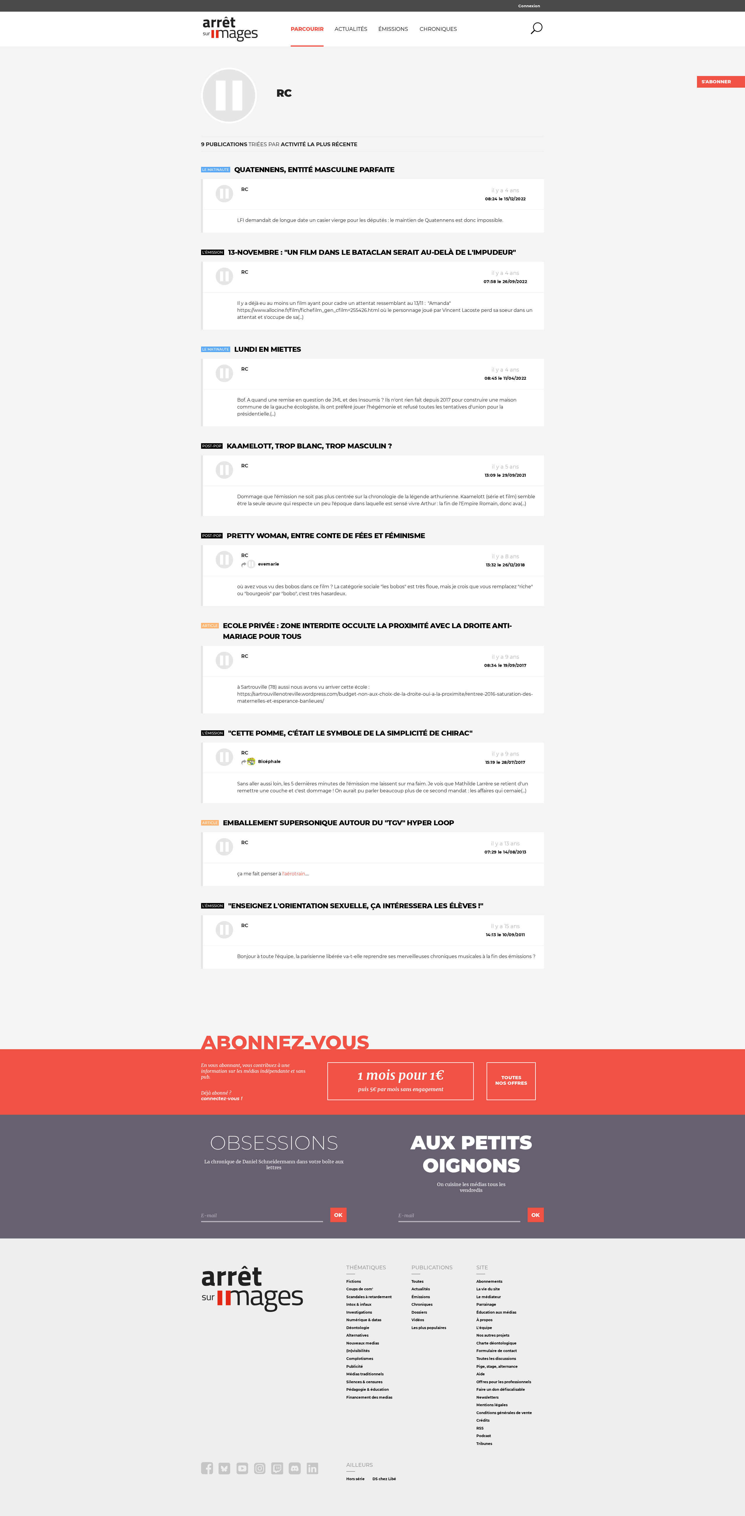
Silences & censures (364, 1382)
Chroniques (438, 29)
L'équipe (484, 1328)
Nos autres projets (492, 1335)
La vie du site (488, 1289)
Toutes (417, 1281)
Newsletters (487, 1397)
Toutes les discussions (496, 1358)
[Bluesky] (225, 1473)
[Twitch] (277, 1473)
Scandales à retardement (369, 1297)
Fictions (353, 1281)
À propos (484, 1320)
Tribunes (484, 1443)
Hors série (355, 1479)
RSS (480, 1428)
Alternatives (357, 1335)
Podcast (483, 1436)
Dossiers (419, 1312)
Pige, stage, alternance (497, 1366)
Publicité (354, 1366)
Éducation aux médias (496, 1312)
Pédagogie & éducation (367, 1389)
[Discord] (295, 1473)
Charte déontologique (496, 1343)
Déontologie (357, 1328)
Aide (480, 1374)
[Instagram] (260, 1473)
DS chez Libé (384, 1479)
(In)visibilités (358, 1351)
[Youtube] (242, 1473)
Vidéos (417, 1320)
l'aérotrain (293, 874)
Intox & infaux (358, 1304)
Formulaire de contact (496, 1351)
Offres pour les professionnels (503, 1382)
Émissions (393, 29)
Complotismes (359, 1358)
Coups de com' (359, 1289)
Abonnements (489, 1281)
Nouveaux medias (362, 1343)
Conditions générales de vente (504, 1413)
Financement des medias (369, 1397)
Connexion (529, 5)
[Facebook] (207, 1473)
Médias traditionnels (365, 1374)
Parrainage (486, 1304)
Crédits (482, 1420)
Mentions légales (492, 1405)
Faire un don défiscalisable (500, 1389)
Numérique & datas (363, 1320)
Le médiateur (488, 1297)
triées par (279, 144)
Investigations (359, 1312)
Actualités (351, 29)
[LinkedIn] (312, 1473)
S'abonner (716, 81)
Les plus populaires (428, 1328)
